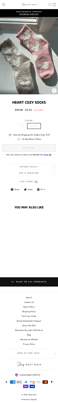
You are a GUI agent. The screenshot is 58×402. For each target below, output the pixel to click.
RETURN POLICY (29, 166)
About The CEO (29, 325)
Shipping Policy (29, 311)
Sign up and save (28, 353)
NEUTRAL (34, 125)
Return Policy (29, 306)
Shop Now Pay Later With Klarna (29, 330)
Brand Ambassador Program (29, 320)
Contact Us (29, 302)
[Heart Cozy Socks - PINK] (11, 257)
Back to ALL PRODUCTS (31, 282)
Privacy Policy (29, 344)
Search (29, 297)
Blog (29, 334)
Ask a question (29, 173)
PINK (22, 125)
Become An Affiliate (29, 339)
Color (29, 120)
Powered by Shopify (29, 399)
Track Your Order (29, 316)
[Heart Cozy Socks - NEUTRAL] (14, 257)
